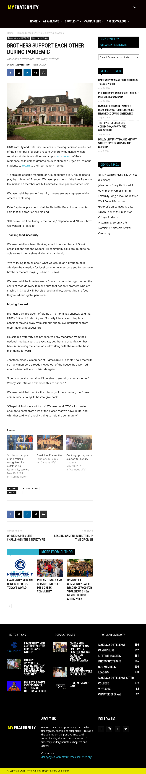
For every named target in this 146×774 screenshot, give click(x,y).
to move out (63, 156)
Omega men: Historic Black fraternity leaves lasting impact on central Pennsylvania (80, 652)
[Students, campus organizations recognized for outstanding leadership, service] (20, 442)
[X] (18, 72)
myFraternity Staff (20, 64)
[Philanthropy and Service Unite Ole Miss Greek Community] (50, 568)
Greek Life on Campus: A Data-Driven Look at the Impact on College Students (116, 212)
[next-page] (15, 606)
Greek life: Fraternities (49, 455)
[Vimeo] (126, 729)
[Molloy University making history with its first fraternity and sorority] (14, 664)
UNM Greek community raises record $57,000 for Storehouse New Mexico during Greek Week (116, 110)
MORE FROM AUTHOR (57, 552)
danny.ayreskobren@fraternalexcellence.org (66, 757)
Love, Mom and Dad (79, 684)
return (26, 165)
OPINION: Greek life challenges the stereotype (26, 537)
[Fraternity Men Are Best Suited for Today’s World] (20, 568)
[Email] (35, 72)
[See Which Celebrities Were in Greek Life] (60, 672)
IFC (19, 492)
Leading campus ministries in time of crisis (73, 537)
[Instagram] (109, 729)
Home (34, 21)
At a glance (51, 21)
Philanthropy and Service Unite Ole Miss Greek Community (118, 95)
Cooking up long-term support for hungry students (79, 459)
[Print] (43, 72)
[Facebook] (10, 72)
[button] (134, 7)
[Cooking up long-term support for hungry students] (79, 442)
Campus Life (92, 21)
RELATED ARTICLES (23, 552)
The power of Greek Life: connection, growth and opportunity (112, 126)
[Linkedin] (27, 72)
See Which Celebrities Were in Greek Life (81, 671)
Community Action (40, 38)
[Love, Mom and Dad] (60, 686)
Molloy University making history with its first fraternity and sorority (117, 143)
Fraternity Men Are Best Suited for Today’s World (20, 584)
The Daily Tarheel (29, 488)
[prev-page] (9, 606)
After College (116, 21)
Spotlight (72, 21)
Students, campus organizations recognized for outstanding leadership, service (18, 462)
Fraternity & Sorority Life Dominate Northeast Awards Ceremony (115, 228)
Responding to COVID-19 (29, 32)
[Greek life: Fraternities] (50, 442)
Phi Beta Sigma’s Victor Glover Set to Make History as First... (35, 687)
